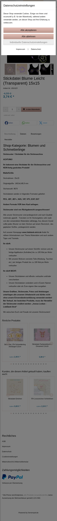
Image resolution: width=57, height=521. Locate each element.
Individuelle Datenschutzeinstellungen (28, 42)
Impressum (20, 49)
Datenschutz (36, 49)
